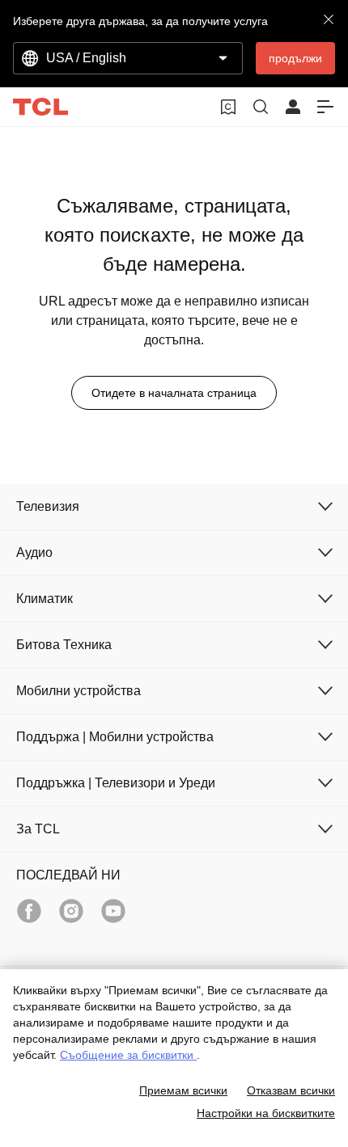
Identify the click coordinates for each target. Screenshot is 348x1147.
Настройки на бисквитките (266, 1113)
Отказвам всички (291, 1090)
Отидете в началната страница (174, 392)
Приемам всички (183, 1090)
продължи (295, 58)
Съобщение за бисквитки (128, 1054)
